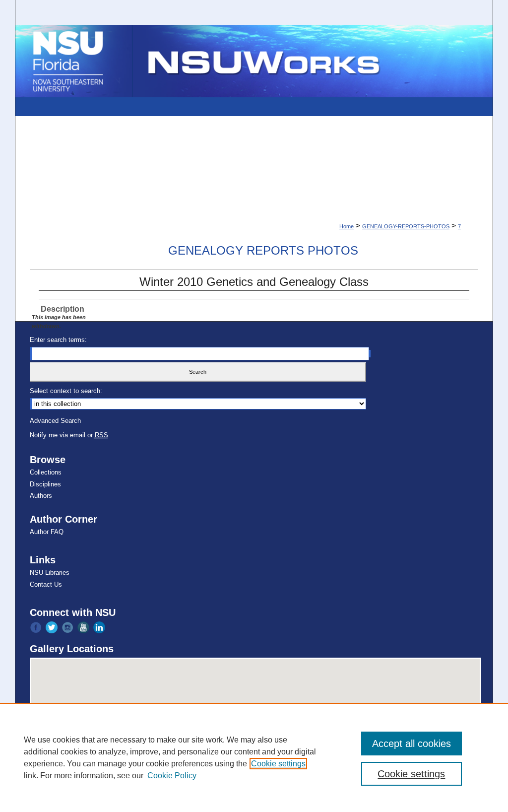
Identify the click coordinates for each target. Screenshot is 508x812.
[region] (254, 757)
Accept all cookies (411, 743)
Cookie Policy (171, 775)
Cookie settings (278, 763)
